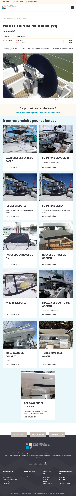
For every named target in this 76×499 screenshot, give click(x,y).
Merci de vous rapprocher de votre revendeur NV (38, 112)
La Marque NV (47, 472)
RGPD (34, 493)
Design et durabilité (45, 480)
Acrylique (20, 40)
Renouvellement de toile (10, 479)
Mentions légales (26, 493)
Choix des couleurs (8, 477)
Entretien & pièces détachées (8, 482)
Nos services (8, 471)
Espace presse (64, 483)
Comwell (48, 493)
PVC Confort (21, 42)
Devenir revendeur (63, 478)
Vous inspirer (29, 471)
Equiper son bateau (8, 475)
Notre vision (46, 477)
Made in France (47, 483)
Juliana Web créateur (58, 493)
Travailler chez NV (65, 472)
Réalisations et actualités (28, 476)
